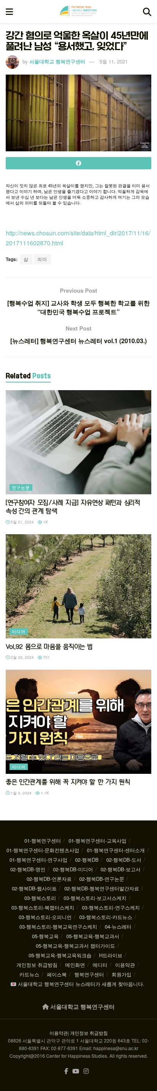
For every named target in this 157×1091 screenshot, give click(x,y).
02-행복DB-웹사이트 (34, 888)
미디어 (19, 631)
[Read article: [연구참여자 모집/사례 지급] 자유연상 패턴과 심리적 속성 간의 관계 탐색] (78, 442)
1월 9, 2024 (21, 793)
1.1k (44, 793)
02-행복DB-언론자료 (49, 878)
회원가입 (121, 974)
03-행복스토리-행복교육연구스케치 (58, 926)
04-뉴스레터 (118, 926)
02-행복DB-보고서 (121, 869)
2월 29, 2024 (22, 657)
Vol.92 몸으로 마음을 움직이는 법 (49, 647)
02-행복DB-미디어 (73, 869)
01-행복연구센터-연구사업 (38, 859)
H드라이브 (110, 955)
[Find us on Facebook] (66, 1071)
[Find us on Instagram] (86, 1071)
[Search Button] (147, 11)
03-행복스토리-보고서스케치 (95, 897)
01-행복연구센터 (42, 840)
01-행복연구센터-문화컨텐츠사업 (42, 850)
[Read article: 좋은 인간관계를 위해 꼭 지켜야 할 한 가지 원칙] (78, 722)
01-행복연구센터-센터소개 (116, 850)
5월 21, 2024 (22, 522)
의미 (42, 259)
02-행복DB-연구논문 (101, 878)
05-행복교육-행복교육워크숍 (60, 955)
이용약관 (125, 964)
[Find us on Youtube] (75, 1071)
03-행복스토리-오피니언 (45, 917)
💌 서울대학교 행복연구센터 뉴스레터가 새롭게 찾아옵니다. (77, 983)
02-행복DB (87, 859)
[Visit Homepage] (78, 11)
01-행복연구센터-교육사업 (98, 840)
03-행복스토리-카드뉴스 (105, 917)
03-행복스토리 (40, 897)
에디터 (100, 964)
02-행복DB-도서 (123, 859)
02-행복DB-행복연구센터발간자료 (101, 888)
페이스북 (57, 974)
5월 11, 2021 (113, 61)
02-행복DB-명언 (27, 869)
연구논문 (21, 487)
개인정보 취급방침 (37, 964)
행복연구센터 (89, 974)
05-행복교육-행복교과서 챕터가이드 (75, 945)
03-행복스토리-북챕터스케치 (42, 907)
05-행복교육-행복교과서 (92, 936)
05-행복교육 (45, 936)
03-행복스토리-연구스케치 (111, 907)
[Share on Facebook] (78, 163)
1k (45, 522)
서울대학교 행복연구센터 (57, 61)
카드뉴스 (29, 974)
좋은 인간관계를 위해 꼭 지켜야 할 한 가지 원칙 (68, 782)
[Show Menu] (9, 11)
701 (46, 657)
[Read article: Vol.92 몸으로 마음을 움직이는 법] (78, 586)
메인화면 (75, 964)
